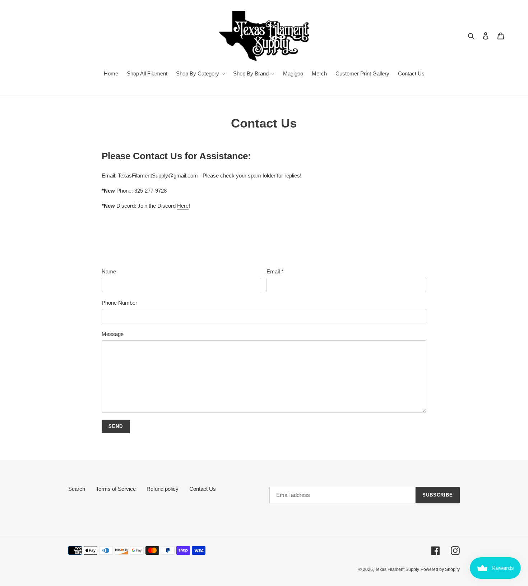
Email (275, 271)
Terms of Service (116, 489)
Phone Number (119, 303)
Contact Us (202, 489)
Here (183, 206)
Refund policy (163, 489)
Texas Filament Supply (397, 569)
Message (113, 334)
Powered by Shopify (440, 569)
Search (76, 489)
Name (109, 271)
